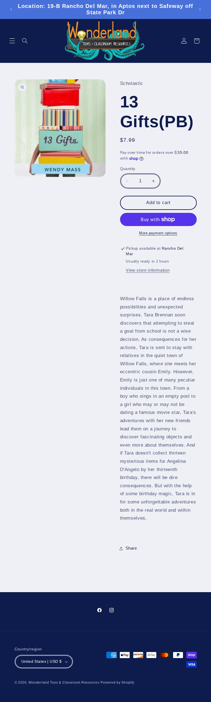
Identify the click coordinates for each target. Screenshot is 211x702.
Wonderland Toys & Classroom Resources (64, 682)
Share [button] (131, 548)
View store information (148, 270)
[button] (12, 41)
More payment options (158, 233)
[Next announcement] (200, 9)
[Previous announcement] (11, 9)
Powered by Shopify (117, 682)
